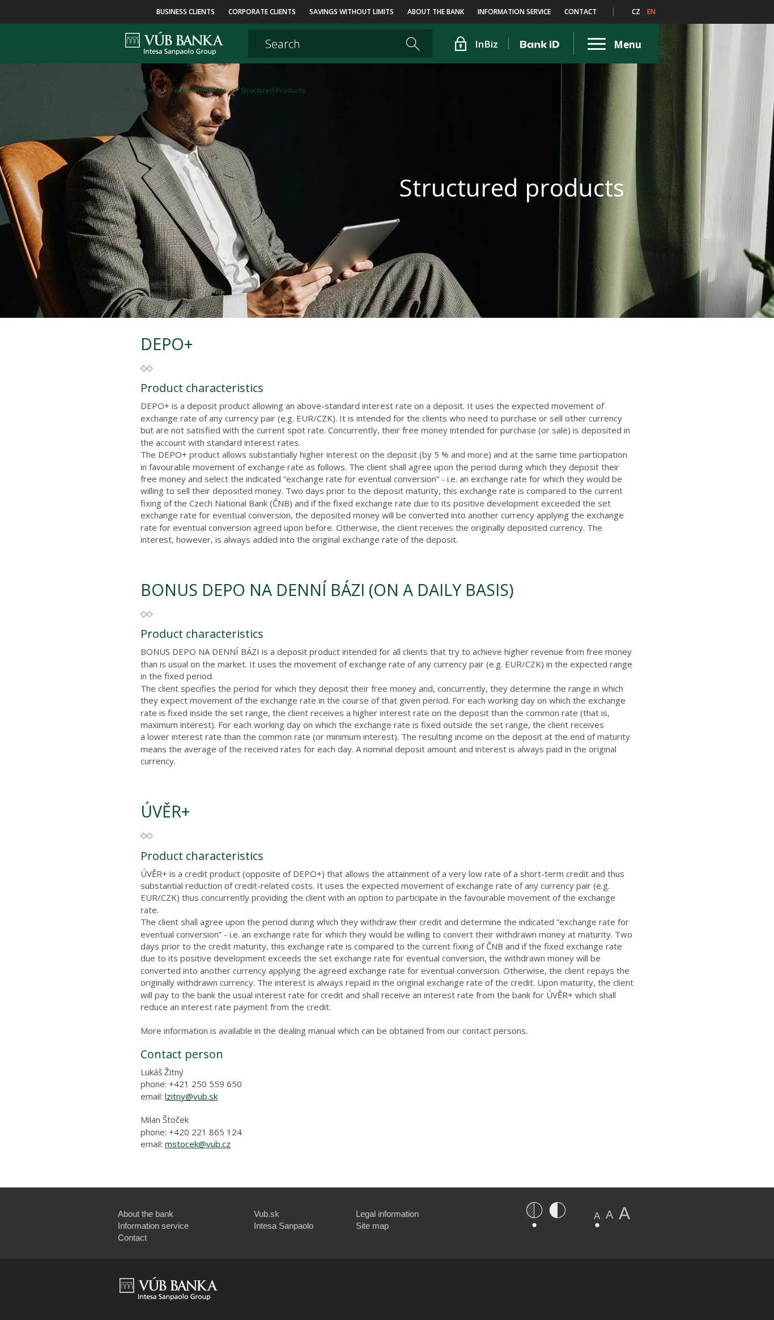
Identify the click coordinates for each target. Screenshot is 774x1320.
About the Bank (435, 11)
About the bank (145, 1214)
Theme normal (534, 1210)
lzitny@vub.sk (191, 1096)
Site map (372, 1225)
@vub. (210, 1143)
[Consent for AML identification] (541, 43)
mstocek (181, 1143)
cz (636, 11)
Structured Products (273, 90)
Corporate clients (262, 11)
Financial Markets (198, 90)
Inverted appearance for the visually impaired (556, 1210)
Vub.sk (266, 1214)
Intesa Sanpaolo (283, 1225)
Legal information (387, 1214)
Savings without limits (351, 11)
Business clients (185, 11)
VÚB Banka (148, 42)
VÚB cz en (140, 90)
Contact (580, 11)
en (651, 11)
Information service (514, 11)
